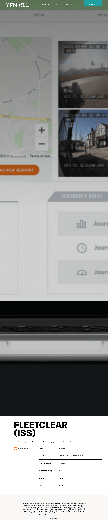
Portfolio (51, 4)
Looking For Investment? (93, 4)
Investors (59, 4)
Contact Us (78, 4)
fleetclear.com (63, 448)
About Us (43, 4)
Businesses (68, 4)
